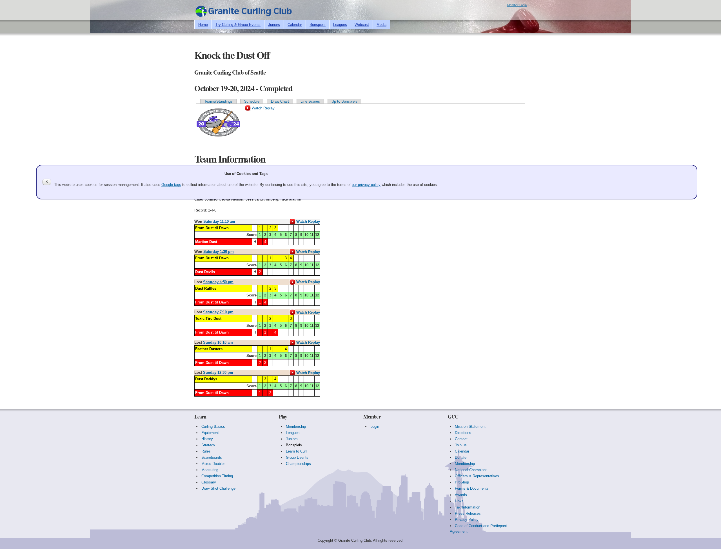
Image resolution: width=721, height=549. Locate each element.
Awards (461, 495)
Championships (298, 464)
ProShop (462, 482)
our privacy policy (366, 185)
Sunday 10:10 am (218, 342)
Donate (460, 457)
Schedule (251, 101)
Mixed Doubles (213, 464)
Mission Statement (470, 426)
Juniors (274, 24)
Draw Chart (280, 101)
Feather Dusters (208, 349)
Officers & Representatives (477, 476)
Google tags (171, 185)
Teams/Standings (218, 101)
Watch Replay (263, 108)
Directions (463, 433)
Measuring (209, 470)
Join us (461, 445)
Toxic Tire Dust (208, 318)
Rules (206, 451)
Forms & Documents (472, 488)
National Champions (471, 470)
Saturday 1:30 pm (218, 251)
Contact (461, 439)
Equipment (210, 433)
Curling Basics (213, 426)
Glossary (208, 482)
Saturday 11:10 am (219, 221)
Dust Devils (205, 272)
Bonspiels (318, 24)
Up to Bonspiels (344, 101)
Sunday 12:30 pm (218, 372)
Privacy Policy (467, 520)
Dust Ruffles (205, 288)
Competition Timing (217, 476)
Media (381, 24)
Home (203, 24)
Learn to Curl (296, 451)
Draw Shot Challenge (218, 488)
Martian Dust (206, 242)
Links (459, 501)
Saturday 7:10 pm (218, 312)
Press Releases (468, 513)
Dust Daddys (206, 379)
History (207, 439)
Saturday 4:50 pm (218, 282)
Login (374, 426)
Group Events (297, 457)
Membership (296, 426)
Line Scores (310, 101)
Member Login (517, 5)
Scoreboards (211, 457)
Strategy (208, 445)
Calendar (295, 24)
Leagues (340, 24)
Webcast (362, 24)
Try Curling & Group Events (238, 24)
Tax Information (467, 507)
